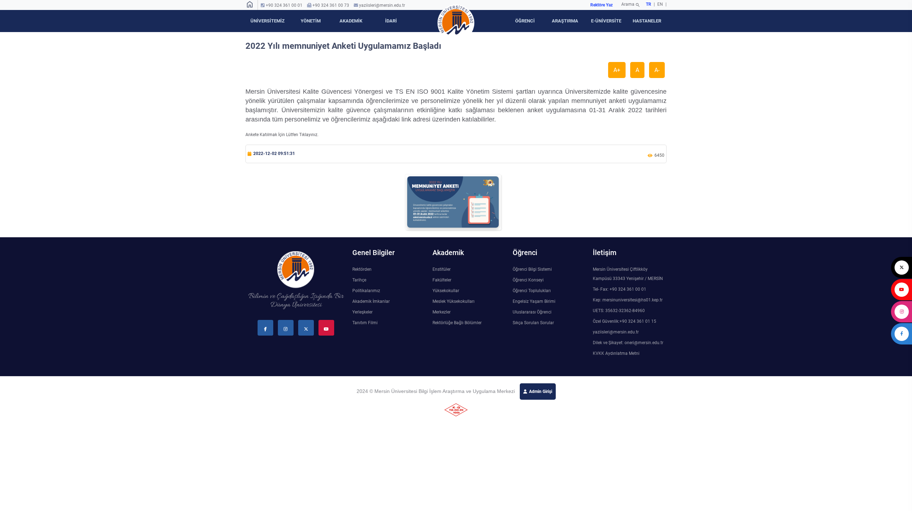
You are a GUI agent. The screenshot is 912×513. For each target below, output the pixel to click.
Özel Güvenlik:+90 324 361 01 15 (624, 321)
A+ (616, 70)
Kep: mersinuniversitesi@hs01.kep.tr (628, 299)
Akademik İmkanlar (371, 301)
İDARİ (391, 21)
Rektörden (362, 269)
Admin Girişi (540, 391)
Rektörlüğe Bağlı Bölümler (457, 322)
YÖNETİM (311, 21)
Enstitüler (441, 269)
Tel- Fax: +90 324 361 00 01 (619, 289)
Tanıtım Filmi (365, 322)
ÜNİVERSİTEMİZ (267, 21)
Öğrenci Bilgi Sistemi (532, 269)
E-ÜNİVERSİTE (606, 21)
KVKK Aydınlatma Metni (616, 353)
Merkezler (441, 312)
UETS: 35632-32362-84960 (619, 310)
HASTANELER (647, 21)
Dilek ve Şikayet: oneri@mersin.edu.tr (628, 342)
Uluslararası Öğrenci (532, 312)
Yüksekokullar (445, 290)
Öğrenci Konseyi (528, 280)
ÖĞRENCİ (525, 21)
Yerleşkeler (362, 312)
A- (656, 70)
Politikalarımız (366, 290)
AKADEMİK (351, 21)
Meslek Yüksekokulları (453, 301)
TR (648, 4)
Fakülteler (441, 280)
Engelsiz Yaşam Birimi (534, 301)
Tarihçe (359, 280)
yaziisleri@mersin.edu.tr (382, 5)
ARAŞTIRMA (565, 21)
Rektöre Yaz (601, 4)
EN (660, 4)
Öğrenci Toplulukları (532, 290)
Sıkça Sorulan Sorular (533, 322)
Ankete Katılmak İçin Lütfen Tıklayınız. (281, 134)
